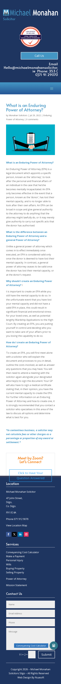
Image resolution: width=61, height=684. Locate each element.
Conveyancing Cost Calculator (22, 552)
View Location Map (16, 525)
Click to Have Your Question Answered (30, 475)
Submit (46, 655)
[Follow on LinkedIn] (20, 534)
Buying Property (15, 568)
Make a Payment (15, 556)
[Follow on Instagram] (26, 534)
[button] (54, 645)
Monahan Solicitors (18, 115)
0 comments (32, 119)
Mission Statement (17, 585)
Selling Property (15, 572)
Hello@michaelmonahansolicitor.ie (31, 69)
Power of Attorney (16, 578)
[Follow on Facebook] (8, 534)
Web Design (24, 677)
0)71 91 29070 (46, 74)
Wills (8, 564)
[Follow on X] (14, 534)
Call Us (39, 56)
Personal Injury (14, 560)
